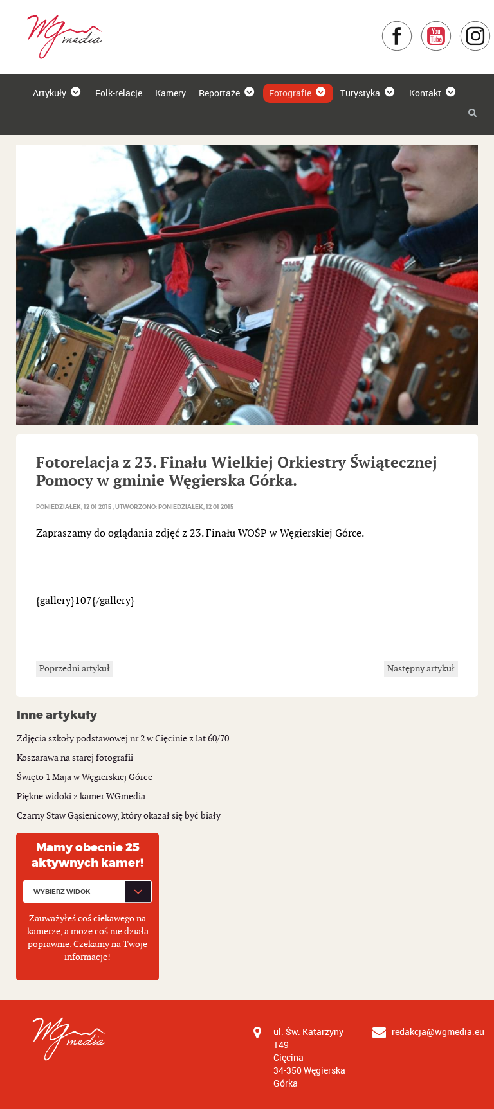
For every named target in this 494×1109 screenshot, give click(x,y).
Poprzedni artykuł (74, 668)
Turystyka (360, 93)
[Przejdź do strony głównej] (60, 36)
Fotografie (290, 93)
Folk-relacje (118, 93)
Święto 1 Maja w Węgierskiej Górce (84, 777)
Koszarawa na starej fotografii (75, 757)
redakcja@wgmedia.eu (438, 1031)
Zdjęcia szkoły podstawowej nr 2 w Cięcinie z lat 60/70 (123, 738)
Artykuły (49, 93)
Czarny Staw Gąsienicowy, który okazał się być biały (119, 815)
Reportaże (219, 93)
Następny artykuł (421, 668)
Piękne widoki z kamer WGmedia (81, 796)
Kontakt (425, 93)
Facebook (412, 26)
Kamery (170, 93)
